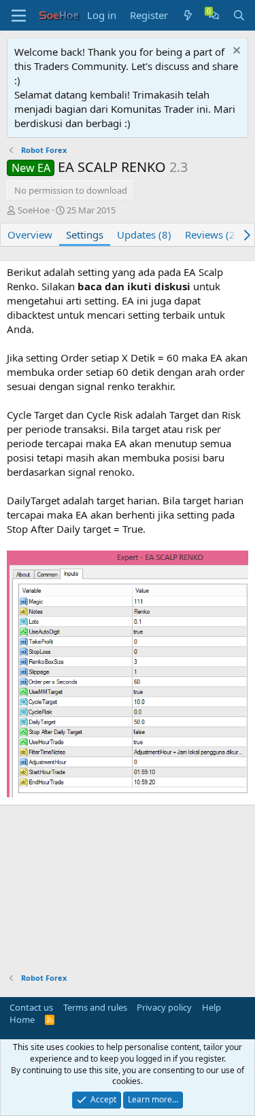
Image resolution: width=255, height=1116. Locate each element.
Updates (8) (144, 234)
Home (22, 1019)
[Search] (239, 15)
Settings (84, 234)
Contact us (31, 1007)
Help (211, 1007)
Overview (29, 234)
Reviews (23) (215, 234)
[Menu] (19, 15)
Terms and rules (95, 1007)
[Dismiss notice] (235, 52)
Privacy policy (164, 1007)
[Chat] (214, 15)
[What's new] (188, 15)
